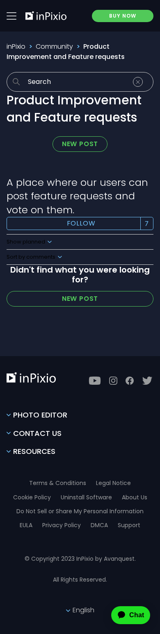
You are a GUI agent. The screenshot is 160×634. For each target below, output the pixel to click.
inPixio (16, 46)
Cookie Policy (32, 497)
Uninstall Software (86, 497)
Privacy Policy (61, 525)
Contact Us (37, 433)
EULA (26, 525)
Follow (81, 223)
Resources (34, 451)
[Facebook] (130, 381)
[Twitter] (147, 381)
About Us (134, 497)
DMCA (99, 525)
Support (129, 525)
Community (54, 46)
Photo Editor (40, 415)
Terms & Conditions (57, 483)
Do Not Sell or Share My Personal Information (80, 511)
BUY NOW (122, 15)
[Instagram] (113, 381)
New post (80, 144)
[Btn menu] (11, 16)
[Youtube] (95, 381)
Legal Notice (113, 483)
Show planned (26, 242)
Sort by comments (32, 257)
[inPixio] (45, 15)
